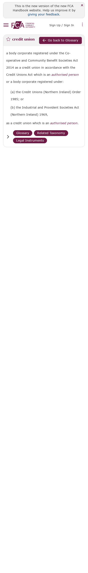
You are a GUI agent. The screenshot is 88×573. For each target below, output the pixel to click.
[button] (8, 137)
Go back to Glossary (63, 40)
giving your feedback (43, 14)
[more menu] (82, 24)
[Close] (82, 5)
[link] (23, 25)
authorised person (65, 74)
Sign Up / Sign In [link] (61, 25)
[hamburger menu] (6, 25)
